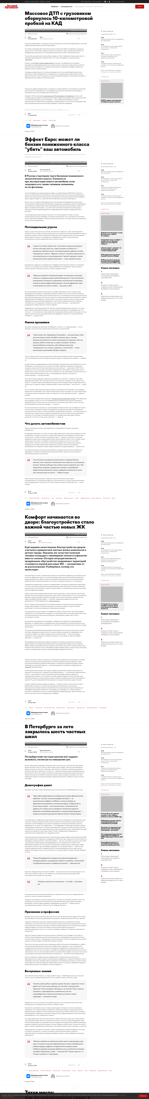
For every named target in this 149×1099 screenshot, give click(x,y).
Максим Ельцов (54, 601)
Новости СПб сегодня (34, 498)
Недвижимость (71, 708)
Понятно (143, 1096)
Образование (93, 1070)
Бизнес (74, 1070)
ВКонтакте (28, 60)
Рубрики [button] (55, 6)
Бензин (113, 498)
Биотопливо (59, 498)
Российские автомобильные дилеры (64, 398)
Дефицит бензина (85, 498)
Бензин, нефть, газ (96, 498)
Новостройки (103, 708)
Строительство (81, 708)
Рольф (56, 265)
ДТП (30, 120)
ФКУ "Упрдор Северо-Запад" (45, 63)
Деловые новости (61, 708)
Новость (44, 120)
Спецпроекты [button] (67, 6)
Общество (80, 1070)
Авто (52, 498)
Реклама (89, 6)
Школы (110, 1070)
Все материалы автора (46, 38)
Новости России (45, 498)
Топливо (77, 498)
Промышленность (68, 498)
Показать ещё (105, 76)
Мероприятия (80, 6)
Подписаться (87, 1)
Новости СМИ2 (29, 131)
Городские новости (102, 1070)
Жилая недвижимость (92, 708)
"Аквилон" (28, 667)
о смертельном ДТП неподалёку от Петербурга (58, 96)
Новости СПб (52, 120)
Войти (140, 6)
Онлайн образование (34, 1070)
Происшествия (36, 120)
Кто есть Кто (98, 6)
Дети (86, 1070)
